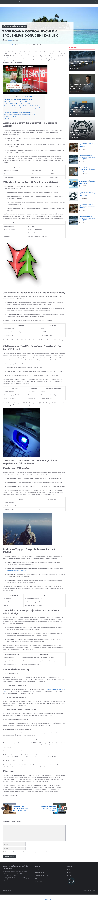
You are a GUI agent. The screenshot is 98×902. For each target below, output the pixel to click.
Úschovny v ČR (39, 878)
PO (36, 869)
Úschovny (25, 2)
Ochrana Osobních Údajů (89, 890)
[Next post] (65, 808)
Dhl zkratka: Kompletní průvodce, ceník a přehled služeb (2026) (80, 64)
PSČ (19, 2)
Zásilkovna (21, 26)
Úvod (3, 2)
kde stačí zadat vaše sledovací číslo (17, 570)
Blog (68, 869)
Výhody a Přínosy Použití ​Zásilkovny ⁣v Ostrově (16, 102)
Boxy (38, 869)
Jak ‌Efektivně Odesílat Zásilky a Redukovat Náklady (18, 104)
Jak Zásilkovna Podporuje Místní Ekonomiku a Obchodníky (19, 114)
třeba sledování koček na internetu (13, 58)
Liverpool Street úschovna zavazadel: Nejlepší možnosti (20, 808)
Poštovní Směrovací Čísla (42, 875)
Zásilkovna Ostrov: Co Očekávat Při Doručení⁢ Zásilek (18, 99)
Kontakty (69, 875)
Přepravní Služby (10, 26)
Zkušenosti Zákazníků (10, 110)
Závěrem (6, 118)
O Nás (42, 2)
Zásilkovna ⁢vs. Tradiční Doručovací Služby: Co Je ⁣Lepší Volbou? (21, 106)
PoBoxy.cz (9, 40)
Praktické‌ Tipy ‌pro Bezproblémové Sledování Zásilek (18, 112)
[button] (96, 2)
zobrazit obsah (28, 96)
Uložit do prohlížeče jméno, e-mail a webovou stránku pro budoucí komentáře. (27, 852)
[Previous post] (3, 808)
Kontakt (49, 2)
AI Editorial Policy (49, 899)
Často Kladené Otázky (10, 116)
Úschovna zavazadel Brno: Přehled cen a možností (48, 808)
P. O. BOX (10, 2)
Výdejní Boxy (38, 881)
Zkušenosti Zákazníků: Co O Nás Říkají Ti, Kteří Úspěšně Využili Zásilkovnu (24, 108)
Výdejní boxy (34, 2)
